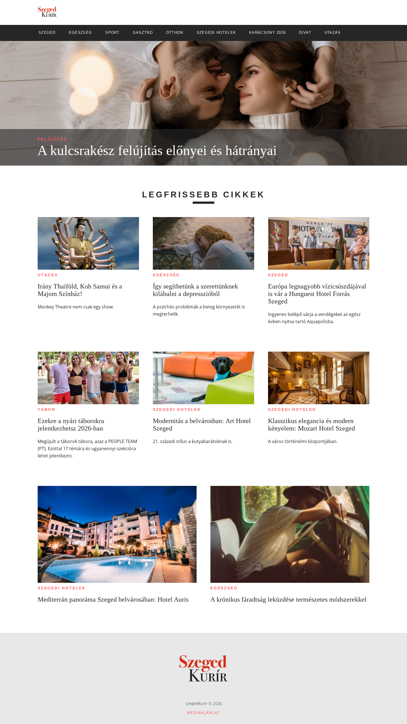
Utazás (48, 275)
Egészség (166, 275)
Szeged (278, 275)
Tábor (46, 409)
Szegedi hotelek (177, 409)
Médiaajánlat (203, 712)
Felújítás (52, 139)
